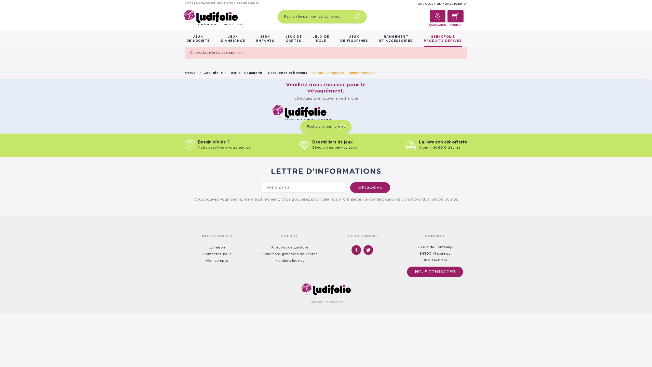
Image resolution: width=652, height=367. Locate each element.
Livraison (217, 247)
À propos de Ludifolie (289, 247)
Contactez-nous (217, 254)
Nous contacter (435, 272)
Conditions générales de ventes (289, 254)
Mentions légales (289, 261)
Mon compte (217, 261)
